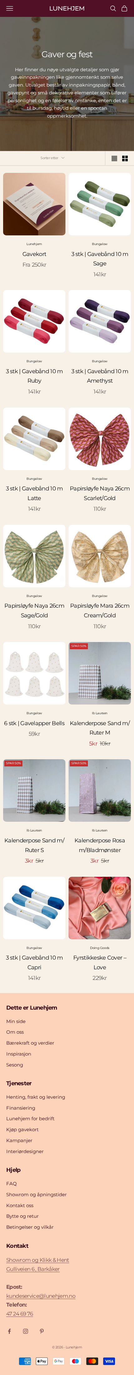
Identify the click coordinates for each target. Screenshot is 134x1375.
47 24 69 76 (19, 1314)
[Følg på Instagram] (25, 1331)
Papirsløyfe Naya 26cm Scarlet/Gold (100, 493)
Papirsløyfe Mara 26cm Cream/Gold (99, 610)
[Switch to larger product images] (114, 158)
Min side (16, 1021)
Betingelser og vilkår (30, 1227)
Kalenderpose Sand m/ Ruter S (34, 845)
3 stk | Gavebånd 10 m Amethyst (99, 376)
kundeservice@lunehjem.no (40, 1296)
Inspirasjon (18, 1054)
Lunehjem (34, 244)
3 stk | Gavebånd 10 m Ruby (34, 376)
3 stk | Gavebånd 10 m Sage (99, 259)
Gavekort (34, 254)
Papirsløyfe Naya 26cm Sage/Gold (34, 610)
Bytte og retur (22, 1216)
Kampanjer (19, 1140)
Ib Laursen (100, 713)
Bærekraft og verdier (30, 1043)
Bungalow (100, 244)
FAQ (11, 1184)
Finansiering (20, 1108)
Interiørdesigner (25, 1151)
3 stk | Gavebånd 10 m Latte (34, 493)
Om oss (15, 1032)
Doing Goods (99, 948)
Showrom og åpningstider (36, 1194)
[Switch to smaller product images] (125, 158)
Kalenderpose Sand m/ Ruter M (100, 728)
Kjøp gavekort (22, 1129)
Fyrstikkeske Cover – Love (99, 962)
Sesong (14, 1065)
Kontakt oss (19, 1205)
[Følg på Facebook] (9, 1331)
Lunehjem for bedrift (30, 1119)
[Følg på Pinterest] (42, 1331)
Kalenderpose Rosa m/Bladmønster (99, 845)
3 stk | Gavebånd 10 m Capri (34, 962)
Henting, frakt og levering (35, 1097)
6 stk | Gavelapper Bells (34, 723)
